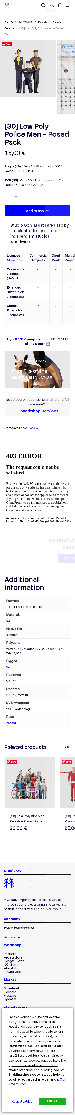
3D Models (25, 21)
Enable (52, 1101)
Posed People (28, 428)
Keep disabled (22, 1101)
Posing (11, 723)
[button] (68, 5)
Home (9, 21)
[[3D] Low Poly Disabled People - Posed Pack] (30, 782)
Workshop (13, 945)
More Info (14, 260)
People (43, 21)
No (8, 667)
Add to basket (37, 211)
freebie (20, 339)
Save (8, 44)
